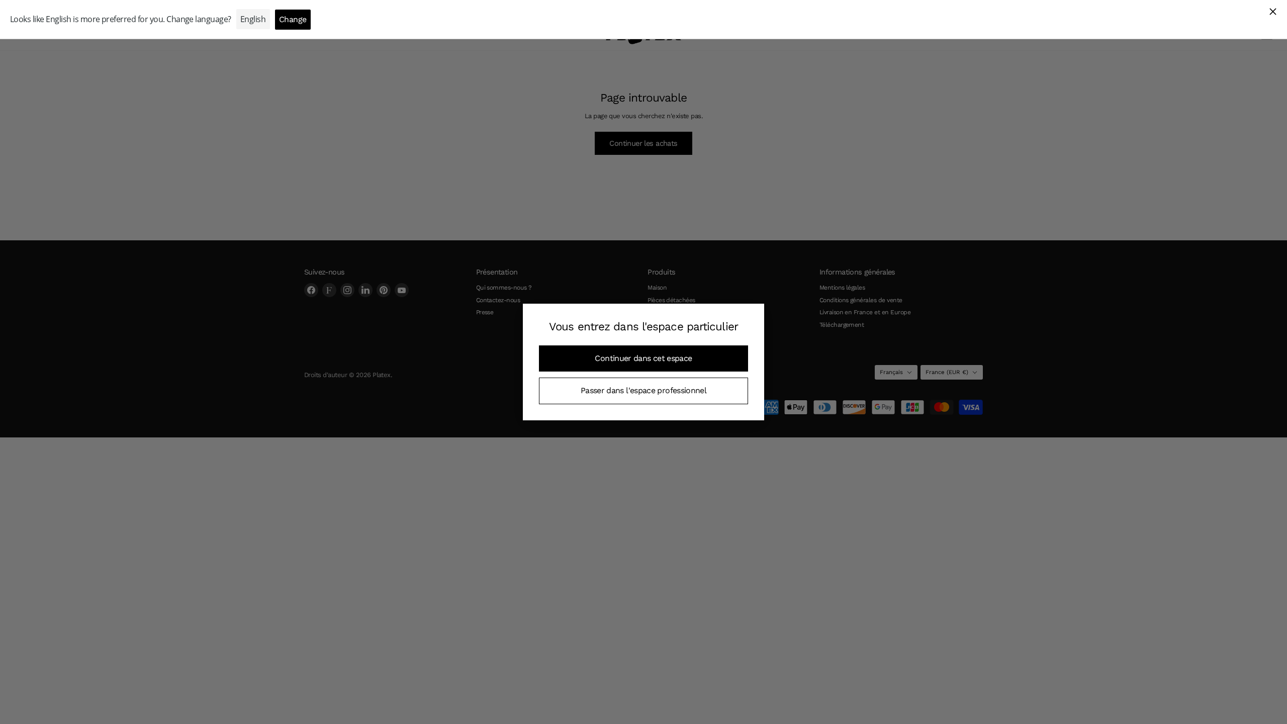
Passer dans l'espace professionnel (643, 390)
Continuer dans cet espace (643, 358)
